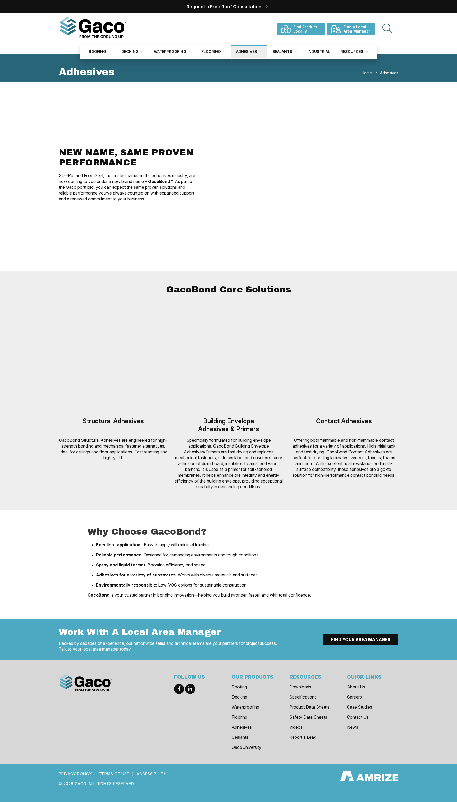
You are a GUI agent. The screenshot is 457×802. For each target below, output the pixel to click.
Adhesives (247, 51)
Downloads (300, 687)
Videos (296, 727)
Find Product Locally (305, 29)
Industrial (319, 51)
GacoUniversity (246, 747)
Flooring (212, 51)
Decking (130, 51)
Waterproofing (170, 51)
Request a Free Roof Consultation (223, 6)
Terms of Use (114, 774)
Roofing (98, 51)
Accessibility (151, 774)
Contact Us (358, 717)
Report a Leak (302, 737)
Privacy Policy (75, 774)
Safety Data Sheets (308, 717)
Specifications (303, 697)
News (352, 727)
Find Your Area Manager (360, 639)
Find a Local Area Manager (357, 29)
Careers (354, 697)
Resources (352, 51)
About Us (356, 687)
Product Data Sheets (309, 707)
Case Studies (359, 707)
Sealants (282, 51)
